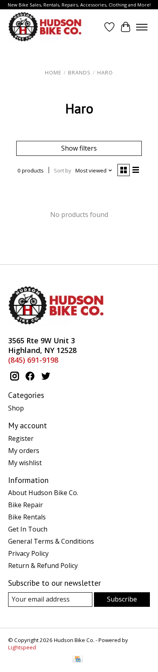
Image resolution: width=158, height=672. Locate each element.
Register (21, 438)
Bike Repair (25, 504)
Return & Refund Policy (43, 565)
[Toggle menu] (142, 27)
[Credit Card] (78, 660)
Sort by (62, 170)
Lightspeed (22, 647)
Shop (16, 408)
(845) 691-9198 (33, 360)
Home (53, 72)
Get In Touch (27, 529)
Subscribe (122, 599)
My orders (23, 450)
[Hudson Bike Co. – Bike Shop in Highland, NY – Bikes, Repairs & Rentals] (46, 27)
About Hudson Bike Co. (43, 492)
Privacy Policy (28, 553)
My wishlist (25, 462)
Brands (79, 72)
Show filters (79, 148)
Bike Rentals (27, 517)
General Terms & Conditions (51, 541)
